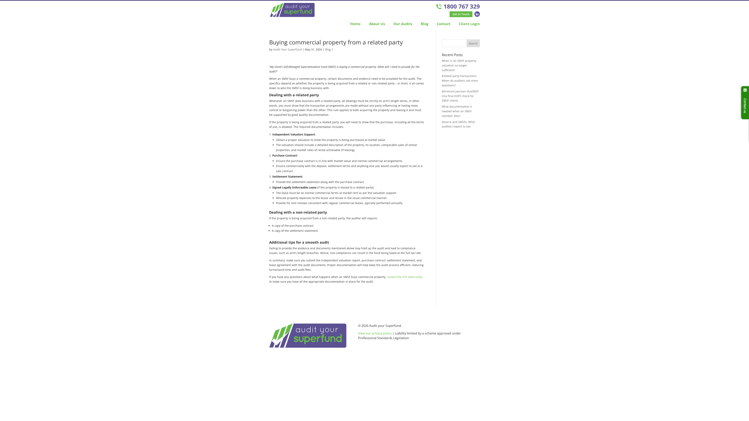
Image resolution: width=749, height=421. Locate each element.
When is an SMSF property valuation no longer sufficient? (459, 65)
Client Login (469, 23)
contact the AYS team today (405, 277)
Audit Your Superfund (287, 49)
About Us (377, 23)
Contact (443, 23)
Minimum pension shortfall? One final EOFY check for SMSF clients (460, 96)
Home (355, 23)
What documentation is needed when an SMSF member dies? (457, 111)
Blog (424, 23)
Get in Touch (461, 14)
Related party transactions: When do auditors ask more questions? (460, 80)
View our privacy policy (375, 333)
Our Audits (402, 23)
